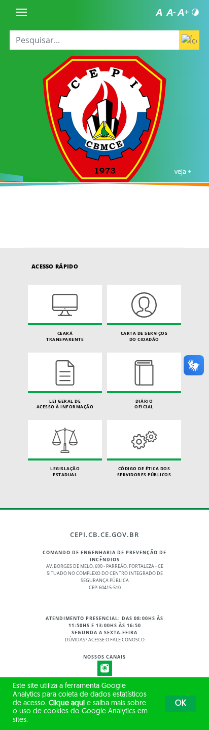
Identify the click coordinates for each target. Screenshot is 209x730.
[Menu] (21, 12)
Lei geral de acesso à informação (65, 404)
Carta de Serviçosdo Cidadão (144, 336)
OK (180, 704)
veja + (183, 171)
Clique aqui (67, 703)
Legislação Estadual (65, 471)
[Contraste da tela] (195, 12)
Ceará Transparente (65, 336)
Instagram (105, 668)
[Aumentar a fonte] (183, 12)
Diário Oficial (144, 404)
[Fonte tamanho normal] (159, 12)
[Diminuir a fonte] (171, 12)
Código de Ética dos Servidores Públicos (144, 471)
